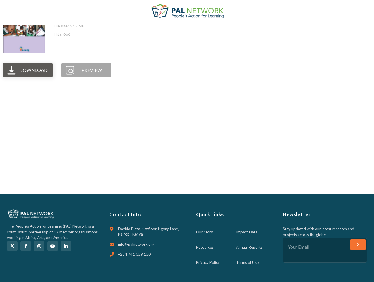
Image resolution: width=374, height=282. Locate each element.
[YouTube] (52, 246)
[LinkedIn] (66, 246)
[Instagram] (39, 246)
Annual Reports (249, 247)
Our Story (204, 232)
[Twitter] (12, 246)
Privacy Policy (208, 262)
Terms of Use (247, 262)
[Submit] (358, 244)
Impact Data (246, 232)
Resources (205, 247)
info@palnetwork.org (136, 244)
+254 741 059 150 (134, 254)
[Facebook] (25, 246)
